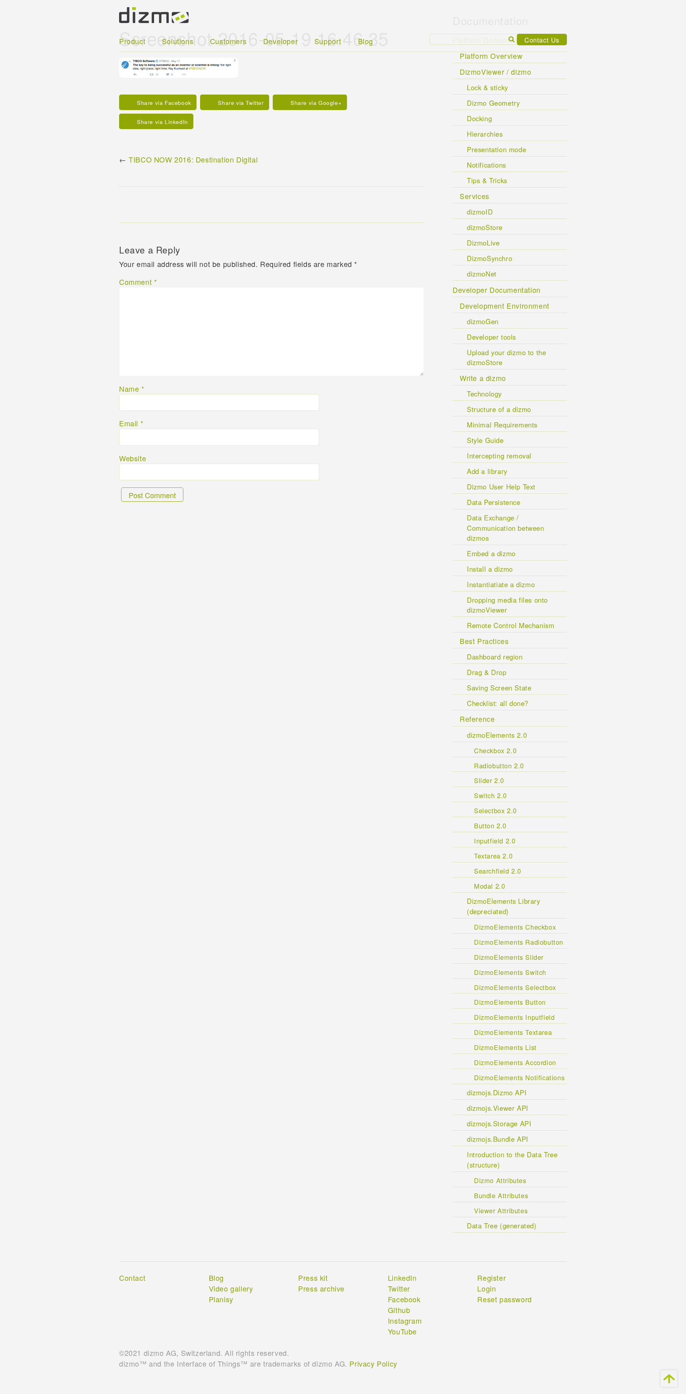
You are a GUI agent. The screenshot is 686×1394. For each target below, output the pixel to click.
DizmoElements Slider (508, 957)
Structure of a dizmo (499, 409)
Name (132, 388)
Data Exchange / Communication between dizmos (505, 528)
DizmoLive (483, 242)
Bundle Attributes (501, 1195)
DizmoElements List (505, 1047)
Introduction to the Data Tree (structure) (512, 1159)
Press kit (313, 1277)
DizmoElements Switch (510, 972)
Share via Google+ (316, 102)
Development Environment (504, 306)
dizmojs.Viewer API (497, 1108)
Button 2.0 (490, 825)
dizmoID (480, 212)
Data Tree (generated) (502, 1225)
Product (132, 40)
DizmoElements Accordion (515, 1062)
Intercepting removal (499, 455)
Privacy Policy (373, 1363)
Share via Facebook (164, 102)
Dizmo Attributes (500, 1180)
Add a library (487, 471)
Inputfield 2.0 (494, 840)
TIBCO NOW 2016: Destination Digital (193, 159)
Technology (484, 393)
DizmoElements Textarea (513, 1032)
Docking (479, 118)
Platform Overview (491, 56)
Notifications (486, 165)
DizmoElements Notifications (519, 1077)
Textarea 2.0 (493, 855)
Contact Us (541, 39)
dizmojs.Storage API (499, 1123)
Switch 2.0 (490, 795)
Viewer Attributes (501, 1210)
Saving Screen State (499, 687)
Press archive (321, 1288)
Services (474, 196)
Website (132, 458)
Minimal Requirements (502, 424)
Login (486, 1288)
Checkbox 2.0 (495, 750)
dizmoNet (482, 273)
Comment (138, 281)
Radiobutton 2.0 (499, 765)
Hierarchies (485, 134)
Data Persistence (493, 502)
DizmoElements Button (510, 1002)
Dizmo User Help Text (501, 486)
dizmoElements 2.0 (497, 735)
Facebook (404, 1299)
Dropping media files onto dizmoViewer (507, 605)
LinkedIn (402, 1277)
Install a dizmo (490, 569)
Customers (228, 40)
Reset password (504, 1299)
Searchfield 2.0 (497, 871)
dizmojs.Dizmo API (496, 1092)
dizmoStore (485, 227)
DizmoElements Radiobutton (518, 942)
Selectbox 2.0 (495, 810)
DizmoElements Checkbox (515, 927)
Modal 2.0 (489, 886)
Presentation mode (496, 149)
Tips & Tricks (487, 180)
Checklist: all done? (497, 703)
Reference (477, 719)
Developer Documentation (497, 289)
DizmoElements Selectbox (515, 987)
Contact (132, 1277)
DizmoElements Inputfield (514, 1017)
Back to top (669, 1378)
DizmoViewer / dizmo (495, 72)
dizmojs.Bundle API (497, 1139)
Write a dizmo (483, 378)
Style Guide (485, 440)
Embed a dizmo (491, 553)
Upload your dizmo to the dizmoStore (506, 357)
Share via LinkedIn (162, 122)
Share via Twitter (241, 102)
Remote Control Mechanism (510, 625)
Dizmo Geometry (493, 103)
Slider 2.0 (489, 780)
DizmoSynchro (489, 258)
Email (131, 423)
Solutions (177, 40)
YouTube (402, 1331)
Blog (365, 40)
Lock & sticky (487, 87)
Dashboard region (495, 656)
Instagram (405, 1320)
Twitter (399, 1288)
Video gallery (231, 1288)
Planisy (221, 1299)
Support (327, 40)
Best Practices (484, 641)
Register (491, 1277)
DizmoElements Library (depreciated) (503, 906)
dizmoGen (483, 321)
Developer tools (491, 337)
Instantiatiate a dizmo (501, 584)
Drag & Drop (487, 672)
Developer (280, 40)
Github (399, 1310)
